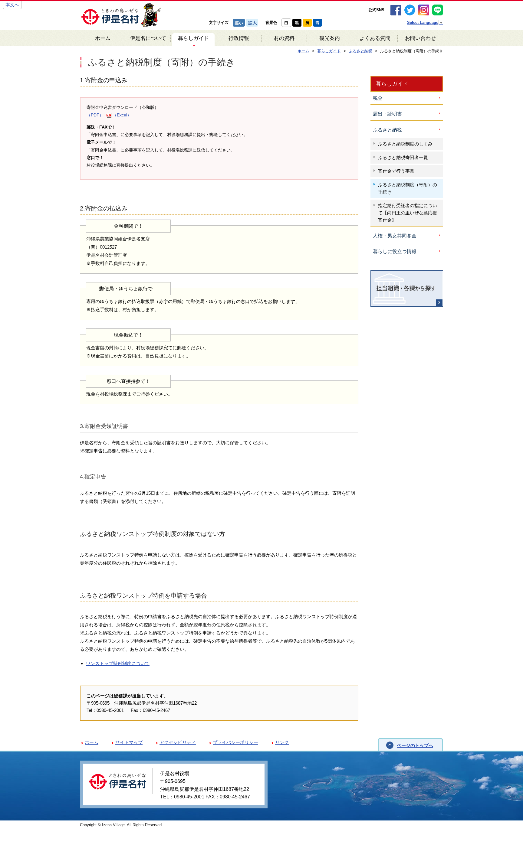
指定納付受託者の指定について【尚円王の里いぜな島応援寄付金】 (407, 213)
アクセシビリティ (178, 742)
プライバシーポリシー (235, 742)
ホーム (102, 38)
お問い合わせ (420, 38)
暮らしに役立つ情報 (394, 251)
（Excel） (122, 115)
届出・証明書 (387, 113)
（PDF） (95, 115)
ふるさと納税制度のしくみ (405, 143)
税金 (378, 98)
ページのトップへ (415, 745)
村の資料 (284, 38)
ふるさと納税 (387, 129)
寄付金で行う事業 (396, 171)
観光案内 (329, 38)
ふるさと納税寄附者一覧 (403, 157)
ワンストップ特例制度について (118, 663)
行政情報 (239, 38)
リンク (282, 742)
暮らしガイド (193, 38)
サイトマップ (129, 742)
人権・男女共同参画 (394, 235)
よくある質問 (375, 38)
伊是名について (148, 38)
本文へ (12, 4)
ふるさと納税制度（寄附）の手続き (407, 188)
